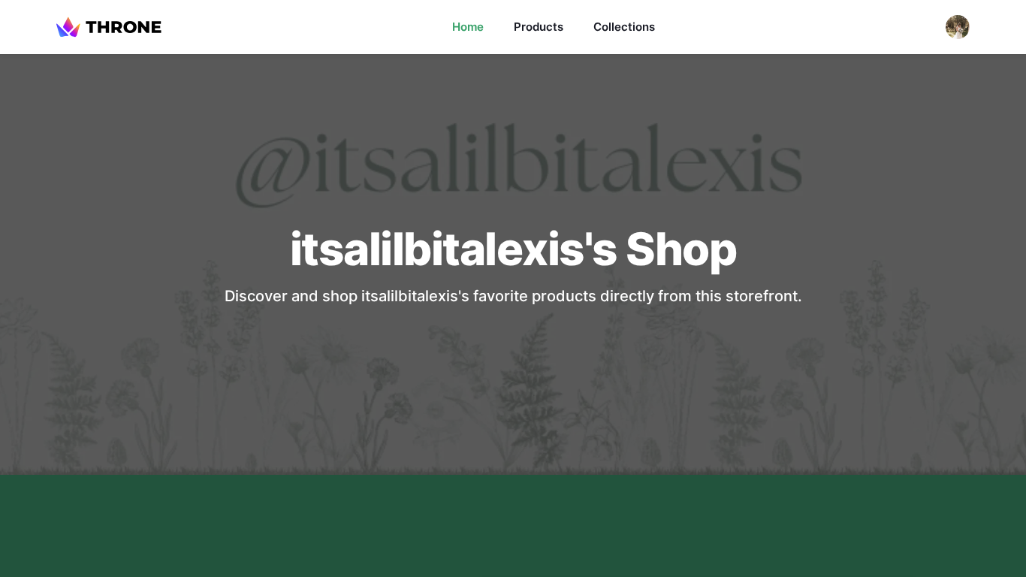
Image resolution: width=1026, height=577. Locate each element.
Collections (624, 27)
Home (468, 27)
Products (538, 27)
